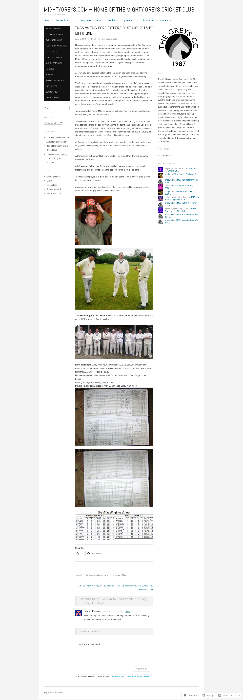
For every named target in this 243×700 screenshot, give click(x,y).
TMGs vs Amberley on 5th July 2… (180, 209)
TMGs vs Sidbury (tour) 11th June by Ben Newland (56, 158)
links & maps (147, 20)
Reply (127, 611)
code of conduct (54, 57)
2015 (82, 574)
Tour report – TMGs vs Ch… (186, 174)
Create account (53, 176)
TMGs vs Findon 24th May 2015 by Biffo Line (94, 585)
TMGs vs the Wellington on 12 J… (182, 198)
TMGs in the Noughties (56, 46)
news (46, 20)
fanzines (50, 69)
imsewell (169, 179)
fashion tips (51, 86)
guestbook (129, 20)
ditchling (89, 574)
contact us (165, 20)
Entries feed (51, 184)
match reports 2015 (109, 38)
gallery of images (55, 80)
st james (116, 574)
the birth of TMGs (54, 34)
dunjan (168, 174)
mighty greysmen (54, 63)
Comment (141, 668)
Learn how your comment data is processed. (130, 676)
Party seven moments (90, 20)
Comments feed (53, 189)
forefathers (98, 574)
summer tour (52, 92)
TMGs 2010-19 (52, 51)
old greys (107, 574)
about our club (53, 28)
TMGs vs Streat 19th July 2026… (181, 180)
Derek (93, 38)
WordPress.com (53, 193)
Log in (49, 180)
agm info (50, 74)
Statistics (113, 20)
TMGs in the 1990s (54, 40)
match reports (53, 98)
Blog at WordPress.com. (53, 692)
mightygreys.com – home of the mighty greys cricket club (119, 9)
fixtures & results (65, 20)
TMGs (123, 574)
